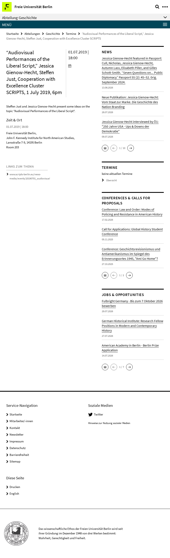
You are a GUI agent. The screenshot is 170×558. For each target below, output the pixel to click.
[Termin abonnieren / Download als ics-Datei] (82, 66)
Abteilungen (32, 34)
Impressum (17, 441)
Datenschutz (18, 448)
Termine (71, 34)
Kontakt (15, 428)
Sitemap (15, 461)
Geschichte (53, 34)
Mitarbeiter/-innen (21, 421)
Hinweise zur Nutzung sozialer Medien (109, 423)
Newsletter (16, 434)
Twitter (98, 414)
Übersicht (111, 180)
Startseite (12, 34)
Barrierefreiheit (19, 455)
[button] (105, 148)
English (14, 493)
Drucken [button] (15, 487)
